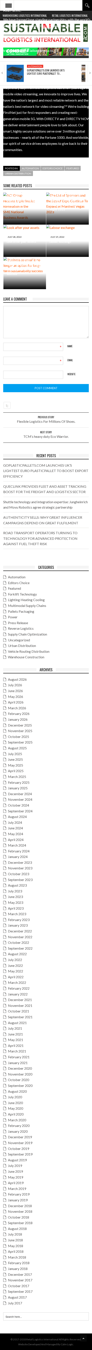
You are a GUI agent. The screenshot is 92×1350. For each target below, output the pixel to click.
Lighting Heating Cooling (26, 600)
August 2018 (17, 1229)
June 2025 (15, 759)
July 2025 (15, 754)
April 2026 (16, 702)
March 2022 (17, 982)
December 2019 (20, 1137)
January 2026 (18, 719)
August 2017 (17, 1297)
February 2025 (19, 782)
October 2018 (18, 1217)
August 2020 (17, 1091)
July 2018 (15, 1234)
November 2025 (20, 731)
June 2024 (15, 828)
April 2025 (16, 771)
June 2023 (15, 897)
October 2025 (18, 736)
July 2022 (15, 960)
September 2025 (20, 742)
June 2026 (15, 691)
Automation (35, 66)
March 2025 (17, 777)
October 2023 (18, 874)
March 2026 (17, 708)
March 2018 (17, 1257)
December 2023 (20, 862)
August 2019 (17, 1160)
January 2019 (18, 1200)
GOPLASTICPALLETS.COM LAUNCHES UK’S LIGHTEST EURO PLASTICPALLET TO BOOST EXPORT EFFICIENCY (45, 470)
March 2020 (17, 1120)
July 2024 (15, 822)
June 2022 (15, 965)
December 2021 (20, 1000)
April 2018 (16, 1251)
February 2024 (19, 851)
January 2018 (18, 1269)
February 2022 (19, 988)
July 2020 (15, 1097)
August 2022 (17, 954)
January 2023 (18, 925)
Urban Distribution (18, 173)
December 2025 (20, 725)
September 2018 (20, 1223)
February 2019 (19, 1194)
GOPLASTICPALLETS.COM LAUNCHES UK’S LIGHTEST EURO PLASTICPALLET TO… (45, 72)
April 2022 (16, 977)
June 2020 (15, 1103)
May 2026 (15, 696)
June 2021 (15, 1034)
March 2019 (17, 1188)
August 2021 (17, 1023)
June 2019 (15, 1171)
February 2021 (19, 1057)
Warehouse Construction (26, 657)
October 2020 (18, 1080)
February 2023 (19, 920)
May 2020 (15, 1108)
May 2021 (15, 1040)
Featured (72, 168)
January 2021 (18, 1063)
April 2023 (16, 908)
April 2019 (16, 1183)
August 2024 (17, 817)
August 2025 (17, 748)
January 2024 (18, 857)
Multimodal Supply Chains (27, 605)
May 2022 (15, 971)
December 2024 (20, 794)
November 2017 (20, 1280)
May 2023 (15, 902)
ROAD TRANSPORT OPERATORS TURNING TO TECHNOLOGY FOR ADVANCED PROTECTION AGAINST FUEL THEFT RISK (40, 538)
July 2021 (15, 1028)
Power (13, 617)
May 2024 (15, 834)
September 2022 (20, 948)
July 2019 (15, 1165)
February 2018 (19, 1263)
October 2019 (18, 1148)
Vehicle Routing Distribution (28, 651)
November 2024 (20, 799)
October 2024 (18, 805)
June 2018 (15, 1240)
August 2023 (17, 885)
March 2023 (17, 914)
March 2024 (17, 845)
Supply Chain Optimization (27, 634)
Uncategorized (19, 640)
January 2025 (18, 788)
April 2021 (16, 1045)
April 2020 (16, 1114)
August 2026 (17, 679)
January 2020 (18, 1131)
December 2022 (20, 931)
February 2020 (19, 1125)
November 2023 (20, 868)
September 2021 (20, 1017)
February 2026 (19, 713)
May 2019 (15, 1177)
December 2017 (20, 1274)
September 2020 (20, 1085)
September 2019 (20, 1154)
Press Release (18, 623)
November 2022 (20, 937)
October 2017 (18, 1286)
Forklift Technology (22, 594)
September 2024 (20, 811)
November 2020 (20, 1074)
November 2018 (20, 1211)
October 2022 (18, 942)
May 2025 (15, 765)
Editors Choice (53, 168)
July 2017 (15, 1303)
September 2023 (20, 880)
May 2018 (15, 1246)
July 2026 (15, 685)
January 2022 (18, 994)
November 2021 (20, 1005)
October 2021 (18, 1011)
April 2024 (16, 840)
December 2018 (20, 1206)
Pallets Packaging (21, 611)
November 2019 (20, 1143)
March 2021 (17, 1051)
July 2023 (15, 891)
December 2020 (20, 1068)
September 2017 (20, 1291)
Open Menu (8, 5)
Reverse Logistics (21, 628)
